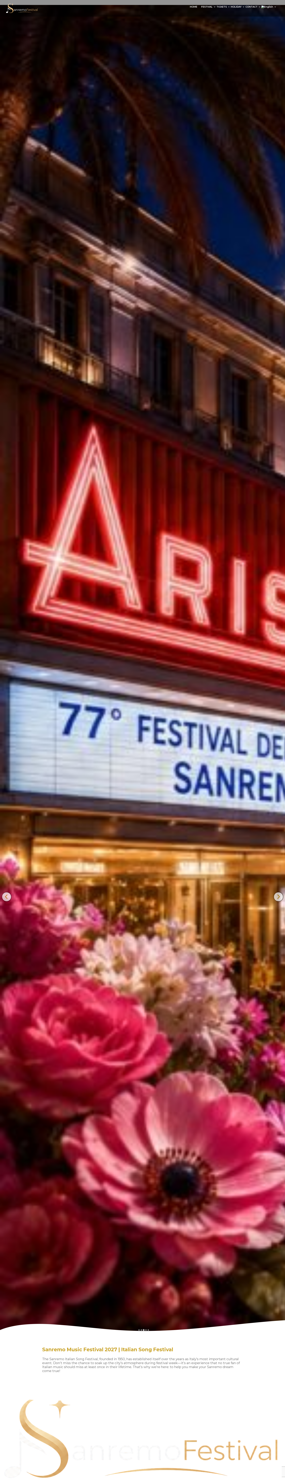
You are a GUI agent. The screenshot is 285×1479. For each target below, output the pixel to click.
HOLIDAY (236, 7)
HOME (193, 7)
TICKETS (222, 7)
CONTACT (251, 7)
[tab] (139, 1330)
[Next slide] (278, 896)
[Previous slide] (6, 896)
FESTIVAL (207, 7)
